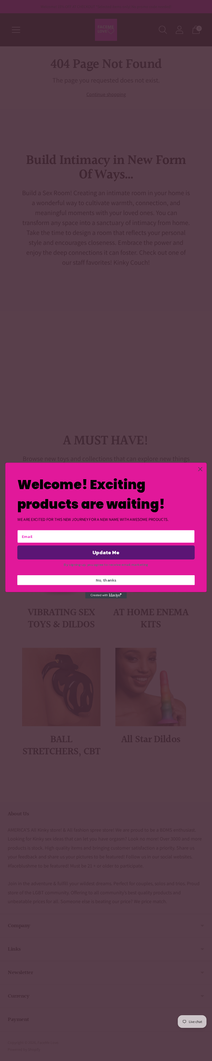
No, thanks (106, 580)
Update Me (105, 552)
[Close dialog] (200, 469)
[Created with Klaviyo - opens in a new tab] (106, 595)
